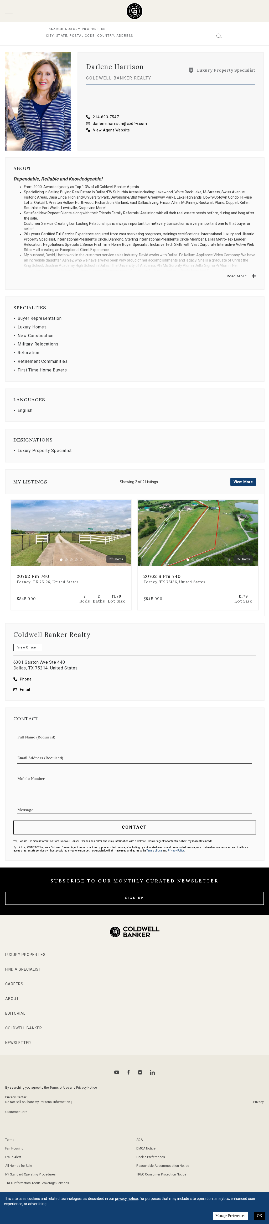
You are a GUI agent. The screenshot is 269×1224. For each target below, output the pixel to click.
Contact (134, 827)
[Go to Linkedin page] (152, 1072)
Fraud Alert (13, 1157)
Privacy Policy (176, 850)
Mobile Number (31, 778)
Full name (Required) (36, 737)
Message (25, 809)
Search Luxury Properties (77, 29)
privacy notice (126, 1198)
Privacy (258, 1102)
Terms (9, 1140)
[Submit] (219, 36)
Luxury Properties (25, 954)
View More (243, 482)
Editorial (15, 1013)
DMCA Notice (146, 1148)
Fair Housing (14, 1148)
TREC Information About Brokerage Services (37, 1183)
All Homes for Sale (18, 1166)
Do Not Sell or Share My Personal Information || (39, 1102)
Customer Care (16, 1112)
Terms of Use (154, 850)
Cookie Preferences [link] (150, 1157)
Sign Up (134, 898)
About (12, 999)
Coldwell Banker (23, 1028)
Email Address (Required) (40, 757)
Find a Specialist (23, 969)
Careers (14, 984)
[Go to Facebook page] (128, 1072)
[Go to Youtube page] (116, 1072)
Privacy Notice (86, 1087)
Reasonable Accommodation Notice (162, 1166)
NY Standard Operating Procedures (30, 1174)
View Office (26, 647)
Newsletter (18, 1043)
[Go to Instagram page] (140, 1072)
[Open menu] (9, 11)
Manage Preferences (230, 1216)
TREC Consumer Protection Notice (161, 1174)
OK (259, 1216)
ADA (139, 1140)
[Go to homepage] (134, 11)
